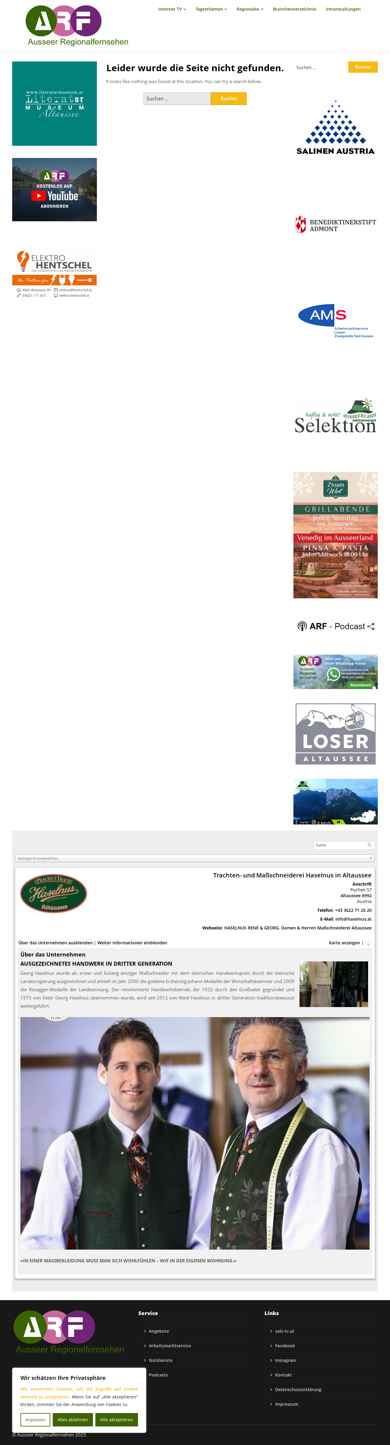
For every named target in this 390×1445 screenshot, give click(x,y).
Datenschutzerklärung (298, 1389)
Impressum (286, 1404)
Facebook (285, 1346)
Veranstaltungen (343, 9)
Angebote (159, 1331)
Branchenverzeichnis (294, 9)
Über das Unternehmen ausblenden (55, 943)
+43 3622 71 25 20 (353, 910)
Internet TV (170, 9)
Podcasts (158, 1375)
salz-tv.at (284, 1331)
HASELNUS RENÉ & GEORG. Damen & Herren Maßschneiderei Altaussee (298, 928)
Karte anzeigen (344, 943)
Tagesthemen (209, 9)
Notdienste (160, 1360)
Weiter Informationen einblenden (132, 943)
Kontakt (283, 1375)
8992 (367, 895)
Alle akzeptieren (116, 1419)
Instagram (285, 1360)
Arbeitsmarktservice (170, 1346)
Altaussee (351, 895)
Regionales (248, 9)
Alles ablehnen (73, 1419)
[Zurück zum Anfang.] (368, 943)
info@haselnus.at (353, 919)
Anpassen (35, 1419)
